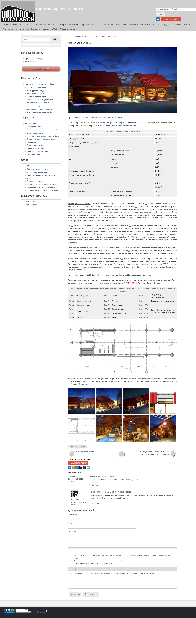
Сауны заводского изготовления (41, 187)
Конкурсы (28, 24)
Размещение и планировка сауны (42, 184)
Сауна (27, 166)
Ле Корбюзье (103, 24)
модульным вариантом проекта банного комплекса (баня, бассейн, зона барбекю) (137, 378)
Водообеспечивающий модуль (40, 100)
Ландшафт (167, 24)
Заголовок (72, 523)
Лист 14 (142, 301)
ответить (94, 485)
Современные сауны (36, 148)
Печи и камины (31, 205)
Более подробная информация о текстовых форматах (149, 555)
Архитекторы (88, 24)
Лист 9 (106, 305)
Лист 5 (71, 313)
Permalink (71, 481)
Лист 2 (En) (143, 309)
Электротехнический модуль (39, 109)
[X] (80, 467)
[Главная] (18, 11)
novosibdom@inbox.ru (126, 125)
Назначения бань (34, 127)
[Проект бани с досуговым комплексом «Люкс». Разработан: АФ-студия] (81, 414)
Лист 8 (106, 301)
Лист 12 (107, 317)
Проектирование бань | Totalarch (60, 8)
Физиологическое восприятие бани (42, 139)
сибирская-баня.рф (115, 123)
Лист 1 (71, 296)
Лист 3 (71, 305)
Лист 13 (142, 296)
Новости (17, 24)
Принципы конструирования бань (39, 84)
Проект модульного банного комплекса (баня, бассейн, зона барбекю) (152, 453)
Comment (72, 531)
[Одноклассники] (73, 467)
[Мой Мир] (77, 467)
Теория (177, 24)
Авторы (62, 24)
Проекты (52, 24)
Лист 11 (107, 313)
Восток (46, 29)
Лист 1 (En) (143, 305)
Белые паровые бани (36, 145)
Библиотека (74, 24)
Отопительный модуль (37, 97)
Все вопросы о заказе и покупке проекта (111, 492)
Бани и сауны (31, 62)
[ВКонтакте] (69, 467)
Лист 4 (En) (143, 317)
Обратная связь (67, 29)
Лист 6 (71, 317)
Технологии (40, 24)
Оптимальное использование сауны (43, 190)
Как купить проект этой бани (102, 476)
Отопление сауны (35, 181)
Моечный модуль (34, 106)
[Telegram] (88, 467)
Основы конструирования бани (40, 112)
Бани (147, 24)
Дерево (156, 24)
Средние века (22, 29)
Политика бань (33, 154)
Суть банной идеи (35, 133)
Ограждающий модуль (37, 87)
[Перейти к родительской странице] (121, 453)
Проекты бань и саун (86, 36)
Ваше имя (72, 514)
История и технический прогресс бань (43, 130)
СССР (54, 29)
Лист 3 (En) (143, 313)
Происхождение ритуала (38, 169)
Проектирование (118, 24)
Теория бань (30, 123)
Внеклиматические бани (37, 151)
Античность (8, 29)
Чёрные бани (33, 142)
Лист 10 (107, 309)
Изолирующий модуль (36, 90)
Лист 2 (71, 301)
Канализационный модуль (38, 103)
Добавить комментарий (80, 459)
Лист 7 (106, 296)
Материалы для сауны (37, 172)
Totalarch (7, 24)
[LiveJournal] (84, 467)
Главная (71, 36)
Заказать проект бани (85, 452)
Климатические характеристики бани (43, 136)
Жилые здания (136, 24)
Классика (35, 29)
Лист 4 (71, 309)
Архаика (187, 24)
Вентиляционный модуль (38, 93)
